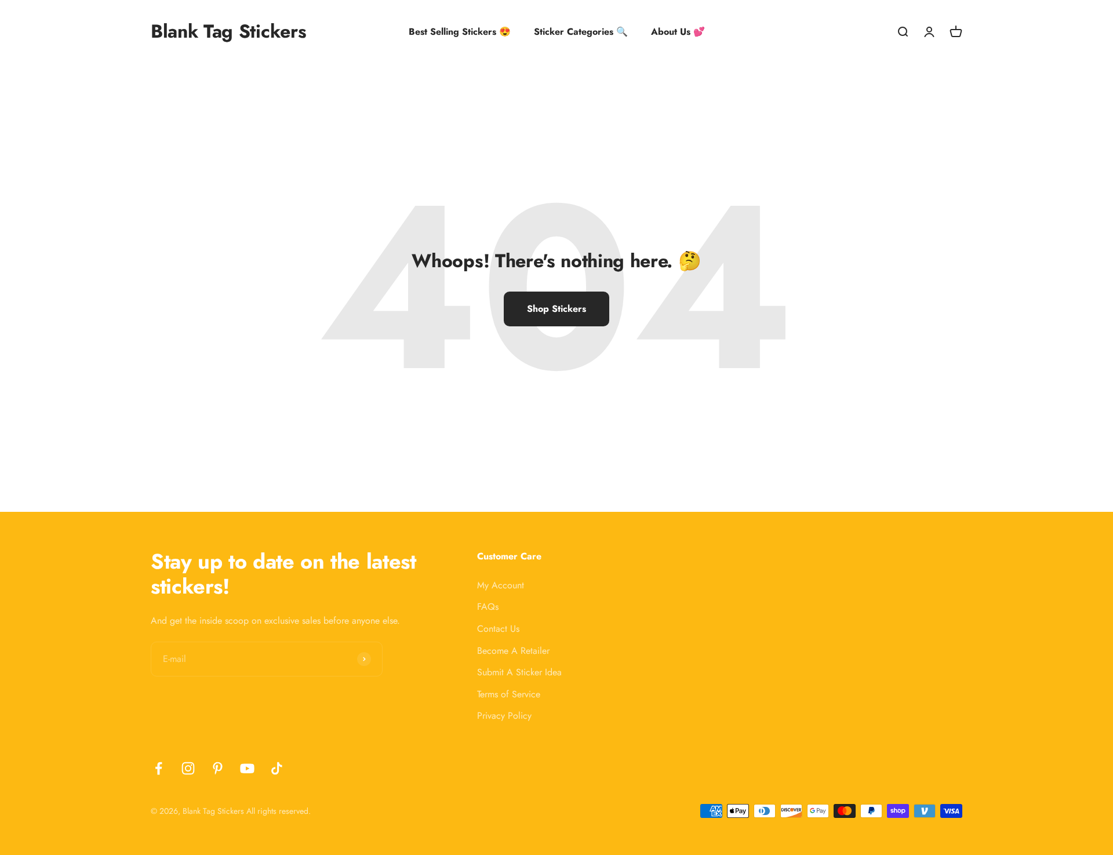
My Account (500, 585)
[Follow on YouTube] (247, 768)
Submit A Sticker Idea (519, 672)
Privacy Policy (504, 715)
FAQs (488, 606)
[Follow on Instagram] (188, 768)
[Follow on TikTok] (277, 768)
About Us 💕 (678, 31)
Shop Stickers (556, 308)
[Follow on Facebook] (158, 768)
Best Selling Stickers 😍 (460, 31)
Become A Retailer (513, 650)
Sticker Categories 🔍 (581, 31)
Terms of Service (508, 694)
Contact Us (498, 628)
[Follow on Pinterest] (217, 768)
